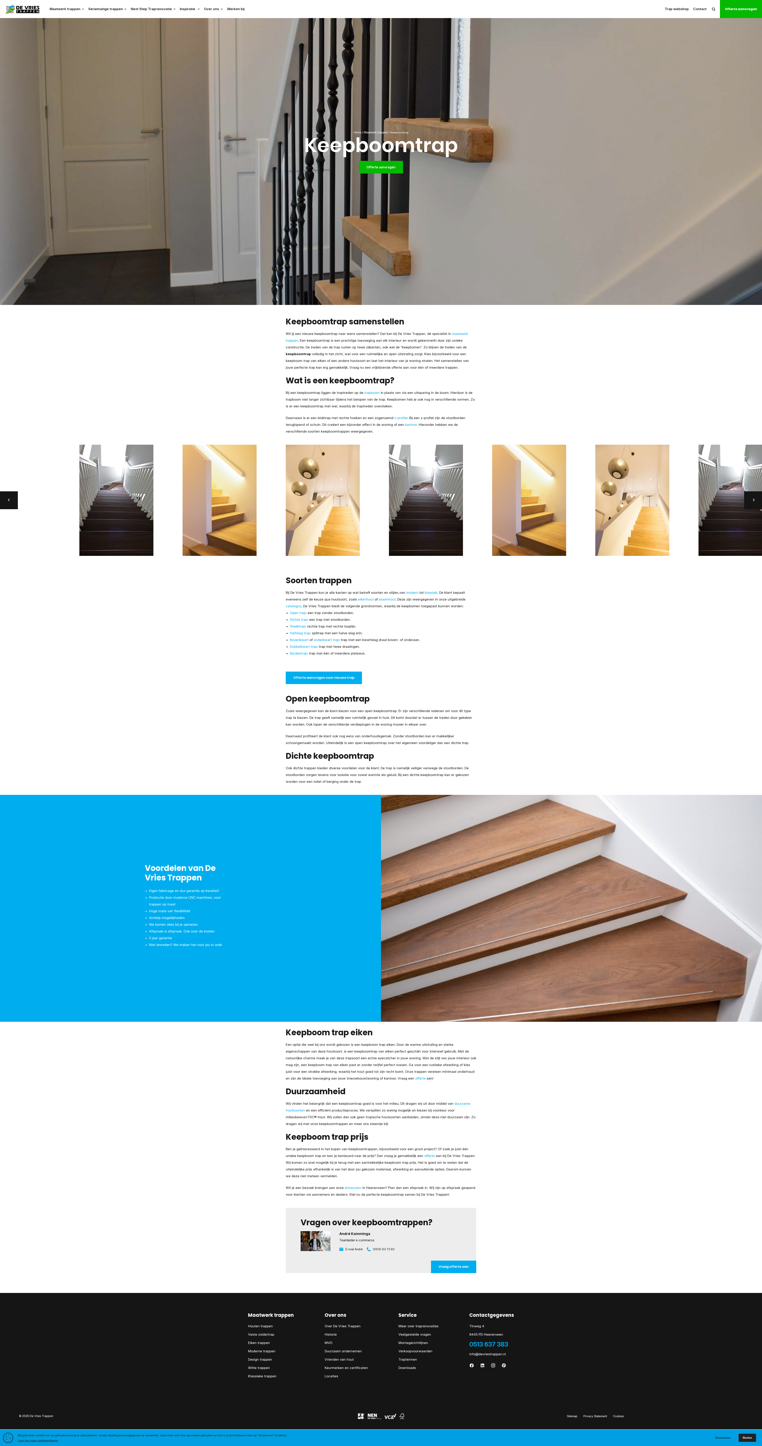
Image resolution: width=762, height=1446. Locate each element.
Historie (331, 1334)
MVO (328, 1343)
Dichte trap (298, 620)
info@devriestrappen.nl (487, 1354)
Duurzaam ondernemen (343, 1351)
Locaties (331, 1376)
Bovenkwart (299, 640)
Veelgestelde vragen (414, 1334)
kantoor (411, 425)
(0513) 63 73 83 (383, 1249)
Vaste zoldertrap (261, 1334)
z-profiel (400, 418)
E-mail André (354, 1249)
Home (357, 132)
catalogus (293, 606)
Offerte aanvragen (741, 9)
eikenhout (366, 599)
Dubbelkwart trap (303, 647)
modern (412, 593)
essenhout (387, 599)
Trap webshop (677, 9)
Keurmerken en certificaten (346, 1368)
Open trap (298, 613)
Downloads (407, 1368)
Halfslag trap (300, 633)
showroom (353, 1188)
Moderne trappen (261, 1351)
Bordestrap (298, 653)
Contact (700, 9)
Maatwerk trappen (376, 132)
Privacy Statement (595, 1416)
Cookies (618, 1416)
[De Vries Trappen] (20, 9)
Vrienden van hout (339, 1359)
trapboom (372, 393)
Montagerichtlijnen (413, 1343)
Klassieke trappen (262, 1376)
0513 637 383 (488, 1344)
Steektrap (297, 626)
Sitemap (572, 1416)
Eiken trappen (259, 1343)
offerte (420, 1078)
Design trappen (260, 1359)
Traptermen (407, 1359)
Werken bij (235, 9)
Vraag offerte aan (454, 1266)
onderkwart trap (326, 640)
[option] (329, 500)
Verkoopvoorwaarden (415, 1351)
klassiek (431, 593)
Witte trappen (259, 1368)
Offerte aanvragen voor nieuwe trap (323, 677)
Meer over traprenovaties (418, 1326)
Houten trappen (260, 1326)
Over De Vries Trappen (343, 1326)
